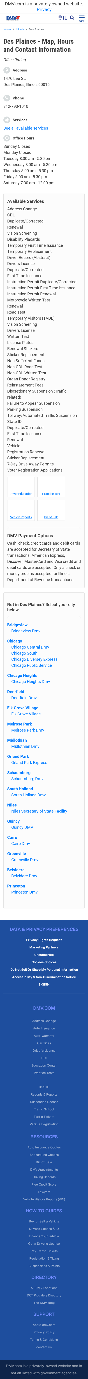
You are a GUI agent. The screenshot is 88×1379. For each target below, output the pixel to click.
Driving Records (44, 1177)
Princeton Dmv (24, 892)
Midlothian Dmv (25, 746)
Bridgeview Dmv (25, 631)
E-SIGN (44, 984)
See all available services (25, 128)
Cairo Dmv (20, 843)
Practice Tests (44, 1073)
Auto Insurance (44, 1028)
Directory (44, 1277)
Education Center (44, 1065)
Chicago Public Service (31, 665)
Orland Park (18, 756)
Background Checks (44, 1155)
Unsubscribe (44, 955)
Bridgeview (17, 624)
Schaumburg (18, 772)
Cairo (12, 837)
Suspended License (44, 1102)
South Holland (20, 788)
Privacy (44, 9)
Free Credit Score (44, 1184)
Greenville (16, 853)
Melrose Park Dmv (27, 730)
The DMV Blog (44, 1303)
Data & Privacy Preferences (44, 929)
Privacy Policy (44, 1332)
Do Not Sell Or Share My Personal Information (44, 970)
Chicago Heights (22, 675)
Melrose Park (19, 724)
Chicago (14, 641)
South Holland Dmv (28, 795)
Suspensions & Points (44, 1266)
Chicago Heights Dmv (30, 681)
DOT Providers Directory (44, 1295)
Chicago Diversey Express (34, 659)
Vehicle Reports (21, 517)
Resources (44, 1137)
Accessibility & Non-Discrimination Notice (44, 977)
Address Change (44, 1021)
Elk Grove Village (22, 707)
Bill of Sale (51, 517)
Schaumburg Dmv (27, 778)
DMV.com (44, 1008)
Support (44, 1314)
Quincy (13, 821)
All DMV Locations (44, 1288)
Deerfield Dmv (24, 697)
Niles (12, 805)
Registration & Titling (44, 1258)
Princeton (16, 886)
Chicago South (24, 653)
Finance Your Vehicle (44, 1236)
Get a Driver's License (44, 1244)
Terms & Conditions (44, 1340)
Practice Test (51, 494)
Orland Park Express (29, 762)
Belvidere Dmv (24, 876)
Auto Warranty (44, 1036)
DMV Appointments (44, 1170)
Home (7, 29)
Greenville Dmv (24, 859)
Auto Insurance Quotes (44, 1147)
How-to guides (44, 1211)
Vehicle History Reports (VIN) (44, 1199)
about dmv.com (44, 1325)
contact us (44, 1347)
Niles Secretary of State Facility (39, 811)
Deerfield (15, 691)
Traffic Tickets (44, 1117)
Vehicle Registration (44, 1124)
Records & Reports (44, 1094)
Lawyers (44, 1192)
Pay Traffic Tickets (44, 1251)
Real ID (44, 1087)
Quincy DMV (22, 827)
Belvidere (16, 869)
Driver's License (44, 1051)
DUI (44, 1058)
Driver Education (20, 494)
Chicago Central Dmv (30, 647)
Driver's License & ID (44, 1229)
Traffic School (44, 1109)
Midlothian (17, 740)
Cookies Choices (44, 962)
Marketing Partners (44, 947)
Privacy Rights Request (44, 940)
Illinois (20, 29)
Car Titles (44, 1043)
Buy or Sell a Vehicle (44, 1221)
